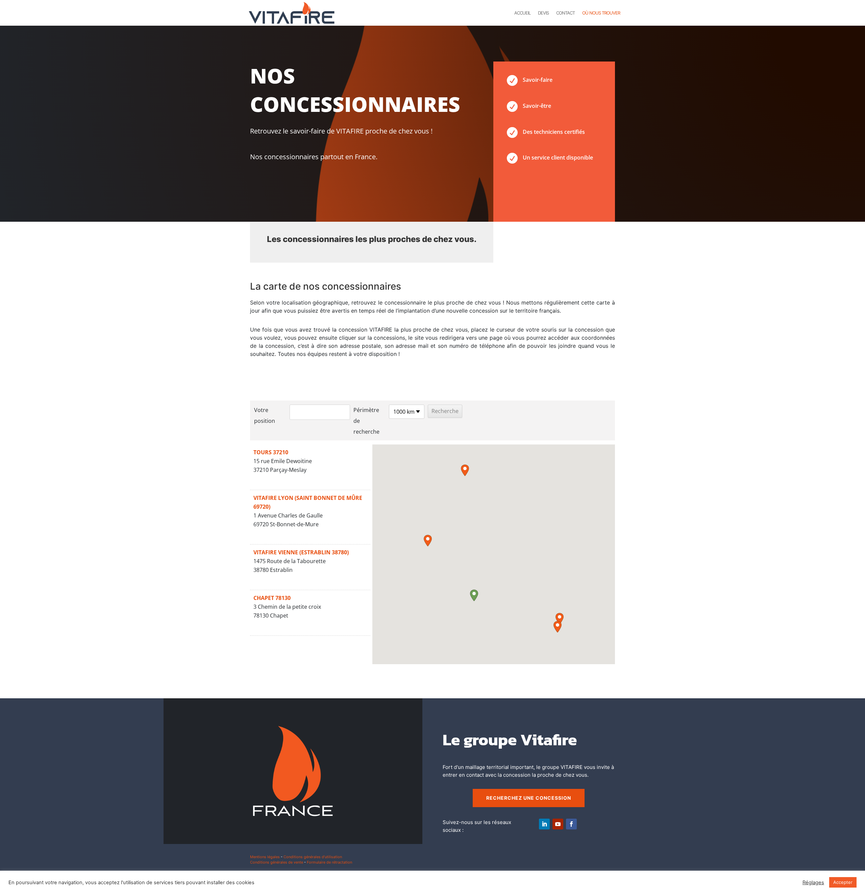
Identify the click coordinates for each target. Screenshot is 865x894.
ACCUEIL (522, 13)
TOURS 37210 (270, 452)
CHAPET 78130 (272, 598)
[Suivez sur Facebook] (571, 824)
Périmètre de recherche (366, 420)
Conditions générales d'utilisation (312, 856)
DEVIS (543, 13)
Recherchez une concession (528, 798)
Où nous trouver (601, 13)
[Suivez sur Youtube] (557, 824)
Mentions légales (265, 856)
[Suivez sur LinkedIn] (544, 824)
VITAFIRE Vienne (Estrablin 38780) (301, 552)
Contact (565, 13)
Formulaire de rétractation (329, 862)
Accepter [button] (842, 882)
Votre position (264, 415)
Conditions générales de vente (276, 862)
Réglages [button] (813, 882)
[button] (474, 595)
